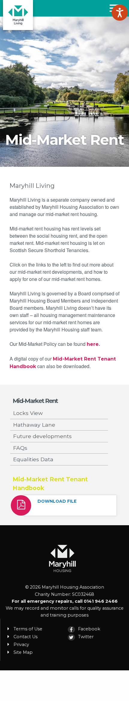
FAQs (20, 448)
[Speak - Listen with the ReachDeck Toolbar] (120, 13)
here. (93, 344)
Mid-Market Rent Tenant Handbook (50, 484)
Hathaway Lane (34, 425)
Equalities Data (33, 459)
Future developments (42, 436)
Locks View (28, 413)
